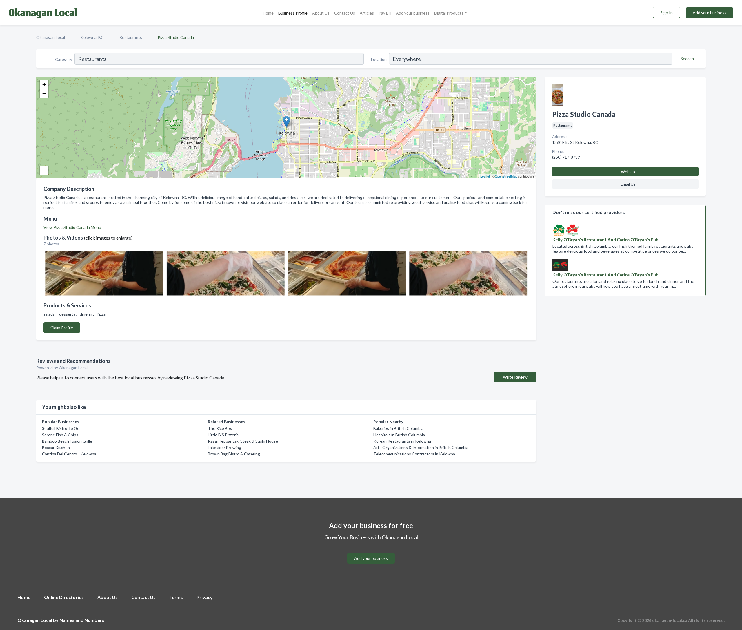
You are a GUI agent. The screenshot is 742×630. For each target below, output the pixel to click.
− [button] (44, 93)
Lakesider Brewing (224, 447)
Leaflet (485, 176)
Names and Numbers (81, 620)
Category (63, 59)
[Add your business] (371, 551)
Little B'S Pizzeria (223, 434)
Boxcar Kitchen (56, 447)
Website (628, 171)
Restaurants (130, 37)
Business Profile (293, 12)
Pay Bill (385, 12)
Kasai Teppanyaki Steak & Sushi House (243, 441)
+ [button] (44, 84)
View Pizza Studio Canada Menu (72, 227)
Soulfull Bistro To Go (60, 428)
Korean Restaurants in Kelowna (402, 441)
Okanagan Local (50, 37)
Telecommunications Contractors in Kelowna (414, 453)
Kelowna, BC (92, 37)
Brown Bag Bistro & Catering (234, 453)
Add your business (413, 12)
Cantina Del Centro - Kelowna (69, 453)
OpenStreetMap (506, 176)
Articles (367, 12)
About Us (321, 12)
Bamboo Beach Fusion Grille (67, 441)
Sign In (666, 12)
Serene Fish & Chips (60, 434)
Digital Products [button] (448, 12)
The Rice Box (220, 428)
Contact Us (344, 12)
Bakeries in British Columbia (398, 428)
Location (379, 59)
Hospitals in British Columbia (399, 434)
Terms (176, 597)
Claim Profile (61, 327)
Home (268, 12)
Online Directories (64, 597)
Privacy (205, 597)
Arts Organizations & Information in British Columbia (420, 447)
